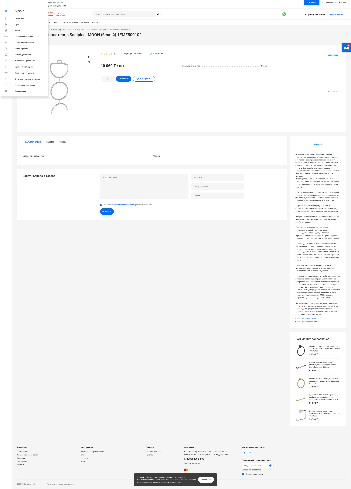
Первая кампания (254, 474)
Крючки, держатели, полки (62, 29)
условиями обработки (123, 205)
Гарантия (85, 22)
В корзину (124, 79)
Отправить (106, 211)
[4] (109, 54)
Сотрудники (22, 461)
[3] (107, 54)
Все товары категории (306, 319)
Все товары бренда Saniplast (309, 321)
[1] (102, 54)
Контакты (96, 22)
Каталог (19, 10)
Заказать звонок (336, 15)
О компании (22, 452)
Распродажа (53, 22)
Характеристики (33, 142)
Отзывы (62, 142)
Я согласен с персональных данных (128, 205)
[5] (112, 54)
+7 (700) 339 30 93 (315, 14)
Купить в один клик (144, 79)
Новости (84, 458)
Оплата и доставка (70, 22)
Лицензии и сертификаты (28, 455)
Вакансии (21, 458)
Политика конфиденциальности (60, 484)
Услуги (84, 461)
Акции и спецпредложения (92, 452)
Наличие (50, 142)
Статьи (84, 455)
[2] (104, 54)
